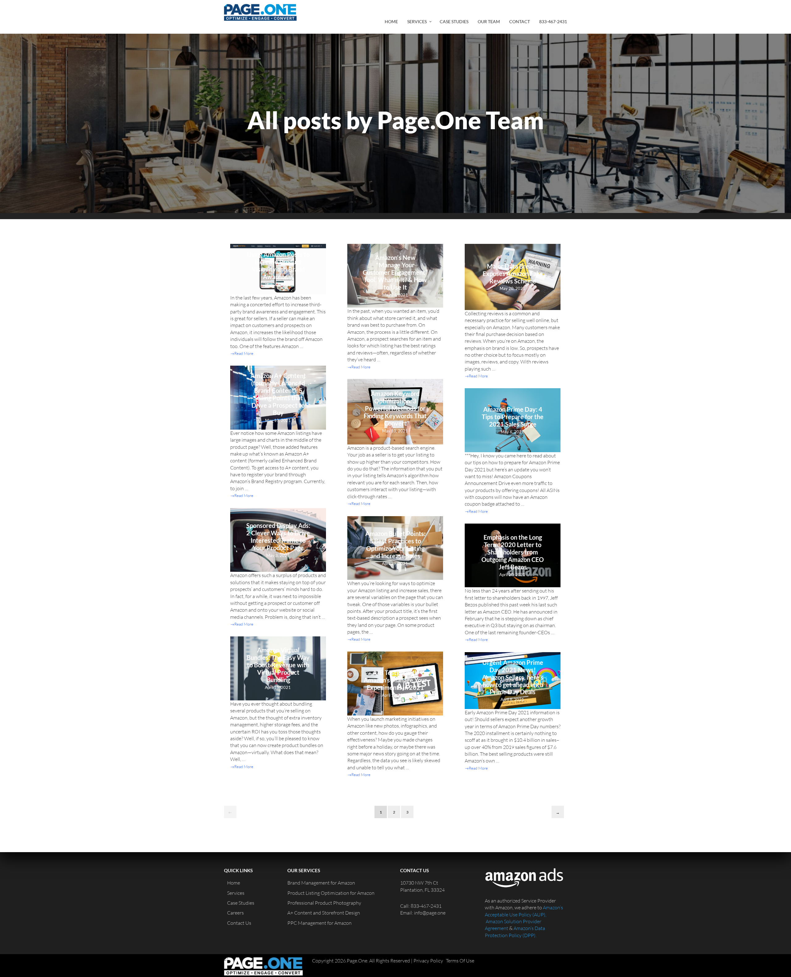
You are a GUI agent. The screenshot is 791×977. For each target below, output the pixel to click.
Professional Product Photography (324, 903)
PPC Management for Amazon (319, 923)
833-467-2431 (553, 21)
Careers (235, 913)
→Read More (241, 353)
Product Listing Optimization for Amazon (330, 893)
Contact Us (239, 923)
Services (417, 21)
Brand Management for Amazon (321, 883)
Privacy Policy (428, 961)
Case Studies (454, 21)
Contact (519, 21)
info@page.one (430, 913)
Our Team (489, 21)
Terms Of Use (460, 961)
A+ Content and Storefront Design (323, 913)
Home (391, 21)
